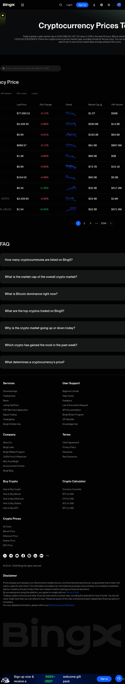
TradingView (9, 419)
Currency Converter (72, 489)
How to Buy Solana (12, 503)
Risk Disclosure (69, 456)
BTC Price (8, 545)
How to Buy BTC (10, 508)
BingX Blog (8, 471)
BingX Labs (8, 447)
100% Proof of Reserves (14, 456)
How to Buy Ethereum (13, 499)
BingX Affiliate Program (14, 452)
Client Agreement (70, 442)
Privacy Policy (69, 447)
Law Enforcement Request (75, 405)
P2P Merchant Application (15, 410)
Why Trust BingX (10, 461)
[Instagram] (29, 556)
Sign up (104, 679)
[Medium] (41, 556)
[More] (47, 556)
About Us (7, 442)
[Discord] (17, 556)
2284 (103, 223)
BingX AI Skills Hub (12, 424)
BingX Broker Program (73, 414)
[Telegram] (11, 556)
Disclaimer (67, 452)
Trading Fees (9, 396)
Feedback (67, 400)
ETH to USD (68, 499)
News (6, 400)
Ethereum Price (10, 536)
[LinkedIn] (35, 556)
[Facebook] (23, 556)
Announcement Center (14, 466)
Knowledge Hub (70, 424)
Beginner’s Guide (70, 391)
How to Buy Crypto (12, 489)
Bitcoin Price (9, 531)
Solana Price (9, 540)
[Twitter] (5, 556)
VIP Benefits (68, 419)
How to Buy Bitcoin (12, 494)
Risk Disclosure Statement (61, 605)
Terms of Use (72, 592)
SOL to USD (68, 503)
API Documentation (71, 410)
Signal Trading (10, 414)
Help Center (68, 396)
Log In (69, 5)
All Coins (7, 526)
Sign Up (82, 5)
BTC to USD (68, 494)
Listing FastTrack (11, 405)
